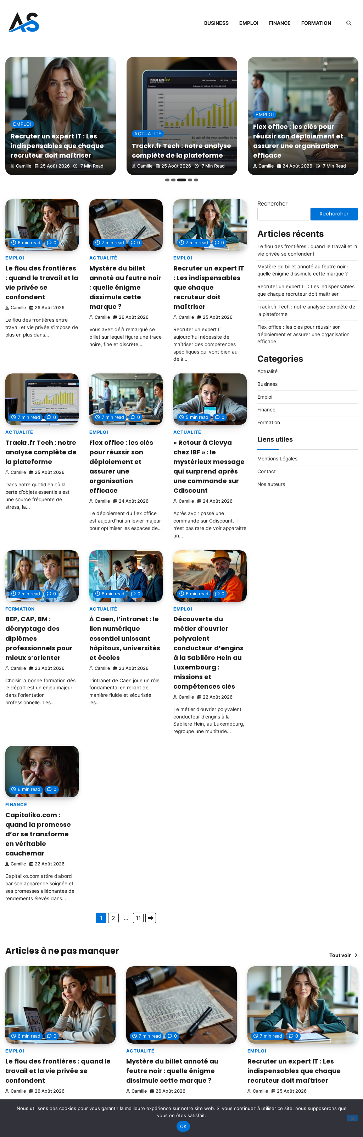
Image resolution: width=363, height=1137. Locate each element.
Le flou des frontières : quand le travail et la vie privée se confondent (58, 1071)
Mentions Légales (277, 458)
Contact (266, 471)
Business (216, 23)
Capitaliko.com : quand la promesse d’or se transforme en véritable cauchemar (38, 834)
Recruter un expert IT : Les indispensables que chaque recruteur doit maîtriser (57, 146)
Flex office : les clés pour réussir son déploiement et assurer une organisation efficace (303, 334)
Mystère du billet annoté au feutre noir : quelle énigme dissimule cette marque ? (125, 287)
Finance (280, 23)
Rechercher (272, 203)
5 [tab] (196, 180)
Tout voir (340, 955)
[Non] (352, 1118)
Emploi (248, 23)
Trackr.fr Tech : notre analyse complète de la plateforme (41, 452)
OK (183, 1126)
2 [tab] (173, 180)
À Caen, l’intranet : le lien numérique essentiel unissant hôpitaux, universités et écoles (124, 638)
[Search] (349, 23)
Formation (316, 23)
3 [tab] (181, 180)
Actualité (148, 133)
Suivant (150, 918)
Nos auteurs (271, 484)
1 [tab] (167, 180)
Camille (23, 166)
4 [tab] (190, 180)
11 (138, 918)
